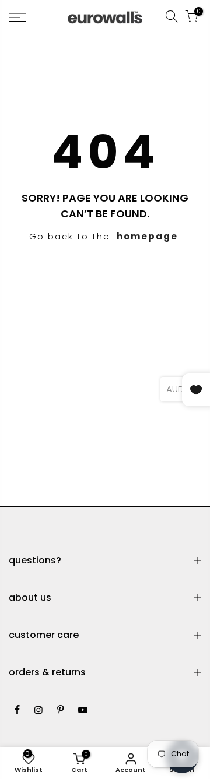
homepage (147, 236)
